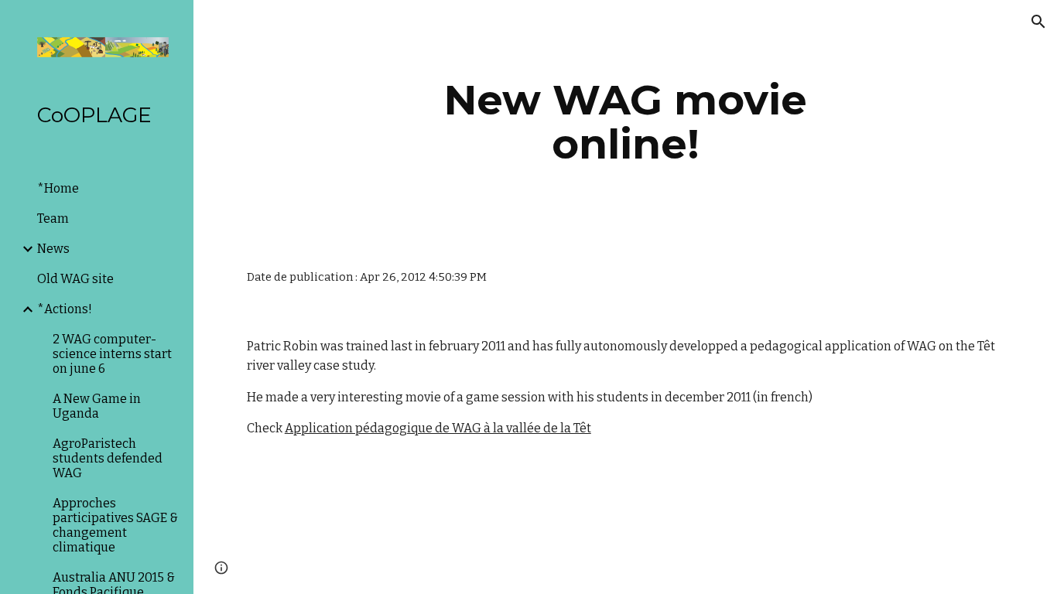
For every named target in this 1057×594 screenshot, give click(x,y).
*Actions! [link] (64, 309)
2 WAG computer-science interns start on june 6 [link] (112, 354)
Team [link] (53, 218)
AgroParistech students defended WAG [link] (107, 458)
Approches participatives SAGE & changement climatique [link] (115, 525)
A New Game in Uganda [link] (97, 406)
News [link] (53, 248)
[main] (625, 122)
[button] (1038, 21)
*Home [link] (58, 188)
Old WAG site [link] (75, 278)
